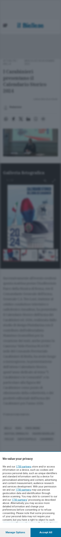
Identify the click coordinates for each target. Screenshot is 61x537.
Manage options (15, 532)
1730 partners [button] (23, 466)
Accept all (45, 532)
